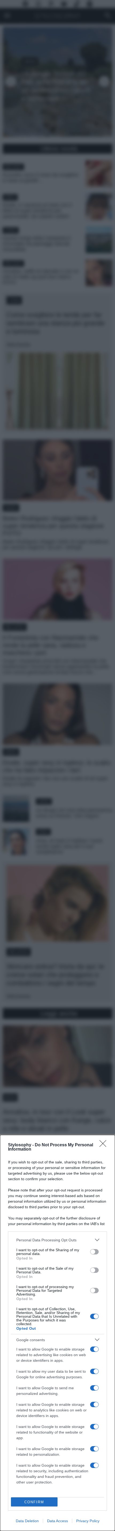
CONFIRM (34, 1502)
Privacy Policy (87, 1521)
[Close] (104, 1145)
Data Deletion (27, 1521)
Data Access (57, 1521)
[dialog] (57, 1333)
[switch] (94, 1251)
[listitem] (57, 1240)
